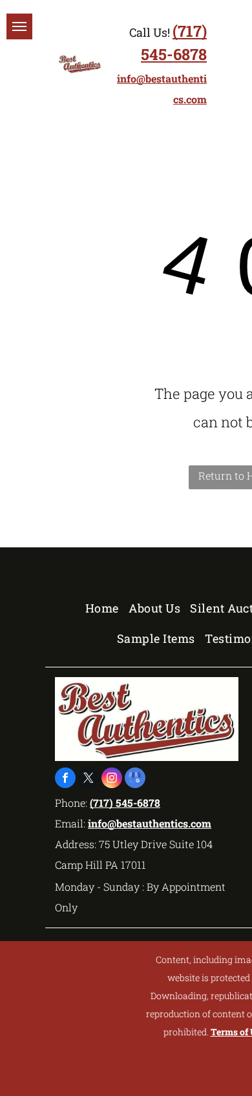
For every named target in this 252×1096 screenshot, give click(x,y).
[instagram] (111, 779)
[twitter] (88, 779)
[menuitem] (107, 608)
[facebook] (65, 779)
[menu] (19, 26)
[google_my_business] (135, 779)
